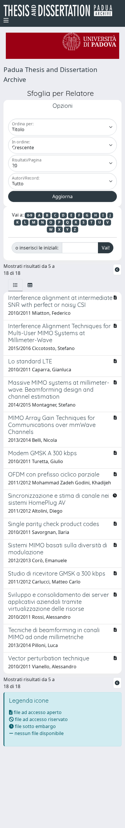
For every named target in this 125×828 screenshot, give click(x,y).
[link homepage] (60, 10)
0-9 (29, 215)
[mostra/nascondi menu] (6, 20)
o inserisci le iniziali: (36, 248)
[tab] (15, 285)
